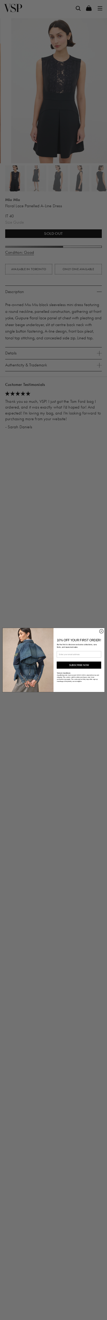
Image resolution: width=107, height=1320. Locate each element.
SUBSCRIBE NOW (79, 665)
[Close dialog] (101, 631)
